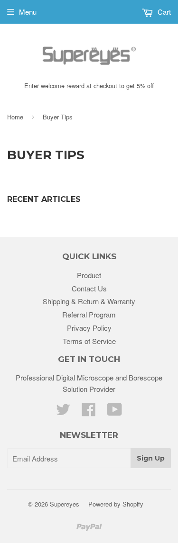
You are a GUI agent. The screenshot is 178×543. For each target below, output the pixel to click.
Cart (163, 12)
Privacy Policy (89, 328)
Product (89, 275)
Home (15, 116)
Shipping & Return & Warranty (89, 301)
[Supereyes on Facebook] (89, 412)
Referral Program (89, 314)
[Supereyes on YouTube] (114, 412)
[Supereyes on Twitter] (63, 412)
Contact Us (89, 288)
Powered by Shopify (115, 503)
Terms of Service (89, 341)
